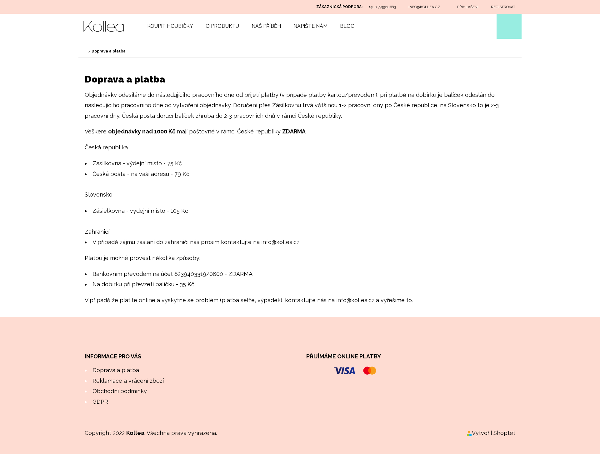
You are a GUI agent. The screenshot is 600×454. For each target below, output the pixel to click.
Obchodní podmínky (119, 391)
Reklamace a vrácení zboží (128, 380)
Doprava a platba (115, 370)
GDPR (100, 401)
